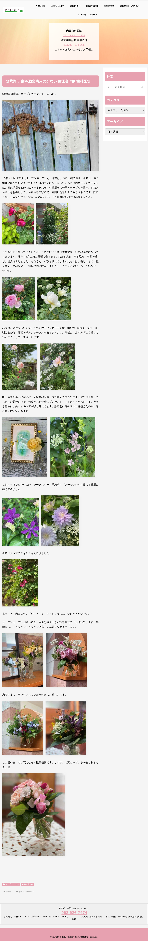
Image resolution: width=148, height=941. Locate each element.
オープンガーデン (12, 884)
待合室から (28, 884)
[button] (142, 87)
